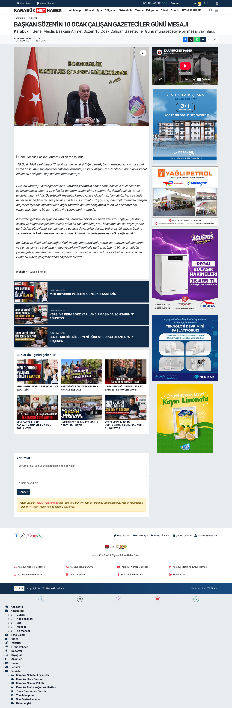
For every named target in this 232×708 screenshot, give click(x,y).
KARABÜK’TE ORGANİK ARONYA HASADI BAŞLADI (79, 388)
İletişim (15, 667)
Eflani (164, 10)
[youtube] (157, 599)
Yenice (139, 10)
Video (14, 638)
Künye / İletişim (48, 3)
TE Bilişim (212, 588)
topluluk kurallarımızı (47, 502)
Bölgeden (110, 10)
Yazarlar (16, 642)
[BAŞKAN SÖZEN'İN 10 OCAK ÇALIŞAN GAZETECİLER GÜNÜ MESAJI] (81, 86)
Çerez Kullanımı (184, 535)
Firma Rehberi (19, 647)
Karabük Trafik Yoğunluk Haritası (190, 566)
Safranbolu (126, 10)
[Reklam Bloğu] (185, 126)
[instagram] (118, 599)
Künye (14, 663)
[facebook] (41, 599)
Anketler (16, 659)
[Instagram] (28, 535)
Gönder (23, 492)
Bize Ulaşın (25, 3)
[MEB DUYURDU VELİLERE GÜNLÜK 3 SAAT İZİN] (37, 371)
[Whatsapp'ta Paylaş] (197, 39)
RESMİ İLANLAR (191, 10)
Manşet (21, 626)
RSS (20, 588)
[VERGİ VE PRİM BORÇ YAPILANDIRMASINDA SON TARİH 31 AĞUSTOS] (125, 407)
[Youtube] (34, 535)
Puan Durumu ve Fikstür (30, 574)
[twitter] (80, 599)
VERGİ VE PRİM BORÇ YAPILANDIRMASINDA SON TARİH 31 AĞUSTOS (124, 425)
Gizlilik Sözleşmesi (208, 535)
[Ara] (211, 10)
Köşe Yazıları (123, 535)
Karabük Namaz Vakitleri (135, 566)
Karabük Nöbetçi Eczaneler (32, 566)
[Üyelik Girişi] (215, 3)
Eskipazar (152, 10)
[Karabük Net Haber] (38, 10)
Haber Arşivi (179, 574)
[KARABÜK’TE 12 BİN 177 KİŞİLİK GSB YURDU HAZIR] (81, 407)
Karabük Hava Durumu (81, 566)
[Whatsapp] (39, 535)
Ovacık (174, 10)
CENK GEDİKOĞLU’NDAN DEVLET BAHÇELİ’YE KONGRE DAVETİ (124, 388)
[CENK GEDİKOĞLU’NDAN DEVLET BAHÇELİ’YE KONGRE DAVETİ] (125, 371)
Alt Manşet (75, 10)
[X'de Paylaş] (190, 39)
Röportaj (16, 650)
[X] (22, 535)
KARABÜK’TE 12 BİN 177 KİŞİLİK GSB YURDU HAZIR (79, 424)
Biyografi (17, 655)
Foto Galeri (18, 634)
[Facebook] (16, 535)
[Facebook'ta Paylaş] (185, 39)
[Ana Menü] (216, 10)
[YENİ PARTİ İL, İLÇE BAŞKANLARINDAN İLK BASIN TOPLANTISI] (37, 407)
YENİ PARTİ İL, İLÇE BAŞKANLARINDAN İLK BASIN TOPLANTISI (34, 425)
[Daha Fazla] (203, 39)
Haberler (19, 18)
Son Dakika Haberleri (132, 574)
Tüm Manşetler (77, 574)
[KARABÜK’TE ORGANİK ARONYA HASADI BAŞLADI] (81, 371)
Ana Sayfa (17, 606)
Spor (99, 10)
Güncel (89, 10)
